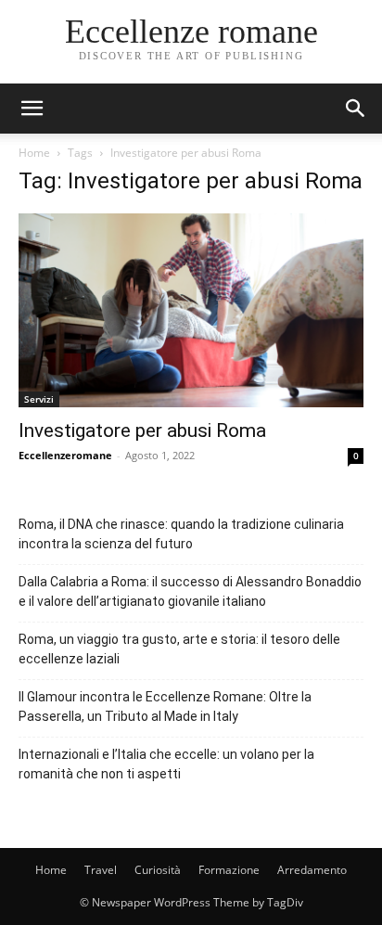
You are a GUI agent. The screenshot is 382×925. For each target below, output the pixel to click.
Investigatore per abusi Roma (142, 430)
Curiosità (157, 870)
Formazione (229, 870)
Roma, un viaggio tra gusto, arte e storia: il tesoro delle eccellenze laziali (179, 649)
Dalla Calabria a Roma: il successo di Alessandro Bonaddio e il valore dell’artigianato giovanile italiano (190, 591)
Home (34, 153)
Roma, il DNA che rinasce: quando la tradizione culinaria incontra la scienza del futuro (181, 534)
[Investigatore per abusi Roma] (191, 310)
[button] (356, 109)
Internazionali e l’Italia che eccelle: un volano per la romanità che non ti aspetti (166, 764)
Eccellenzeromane (65, 455)
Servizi (39, 398)
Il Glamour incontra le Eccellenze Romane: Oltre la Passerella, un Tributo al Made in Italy (165, 706)
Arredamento (312, 870)
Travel (100, 870)
